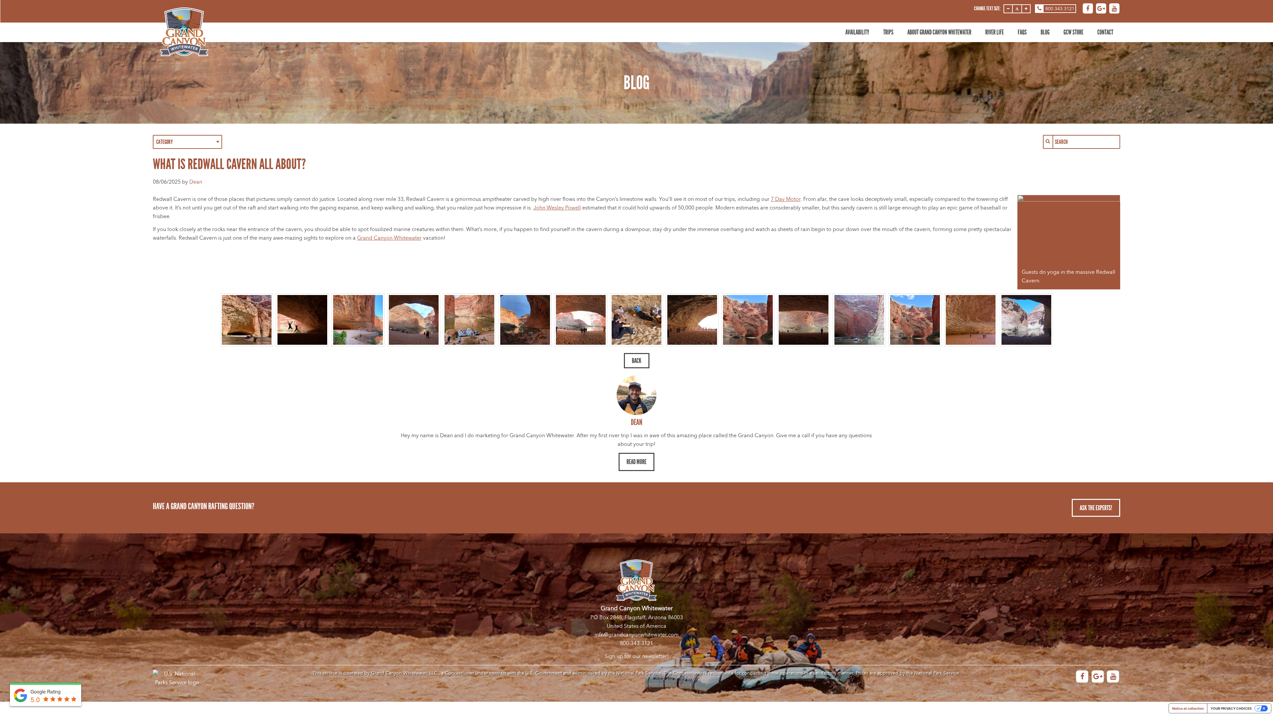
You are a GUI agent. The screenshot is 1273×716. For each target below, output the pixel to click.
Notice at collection (1188, 708)
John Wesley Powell (557, 207)
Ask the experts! (1096, 508)
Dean (195, 182)
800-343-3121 (636, 643)
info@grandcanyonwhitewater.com (637, 634)
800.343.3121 (1059, 9)
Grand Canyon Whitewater (389, 238)
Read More (636, 462)
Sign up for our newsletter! (637, 656)
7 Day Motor (786, 199)
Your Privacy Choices (1231, 708)
